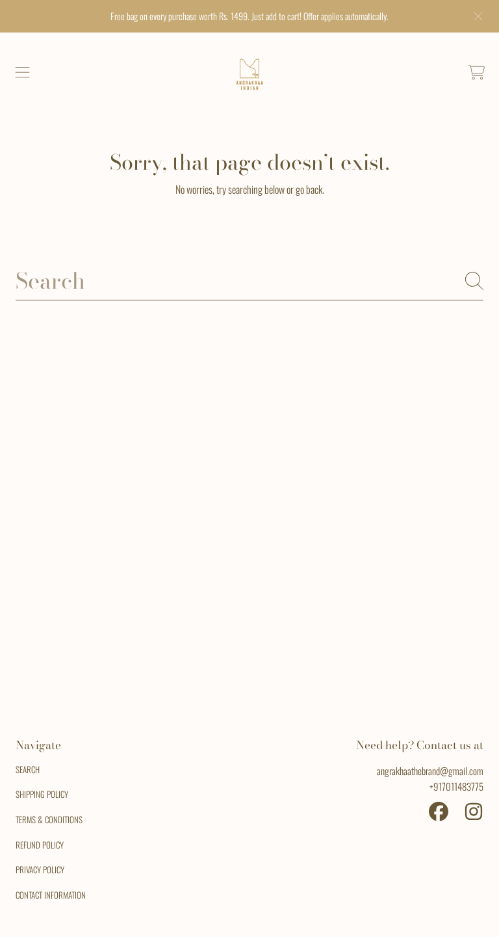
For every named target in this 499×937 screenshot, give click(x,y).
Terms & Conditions (49, 819)
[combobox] (249, 280)
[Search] (474, 281)
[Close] (478, 16)
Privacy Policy (40, 869)
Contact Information (51, 894)
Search (28, 769)
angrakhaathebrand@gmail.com (430, 770)
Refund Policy (40, 844)
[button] (22, 73)
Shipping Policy (42, 793)
